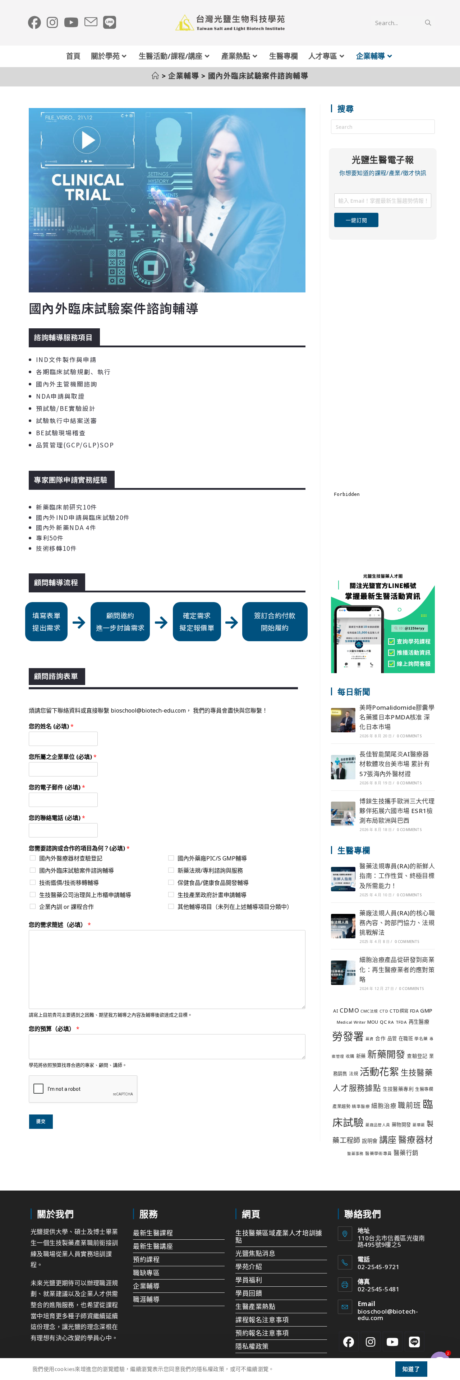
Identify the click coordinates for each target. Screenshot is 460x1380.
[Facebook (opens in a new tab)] (34, 22)
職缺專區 (146, 1272)
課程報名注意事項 (262, 1319)
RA (391, 1022)
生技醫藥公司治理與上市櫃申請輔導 (85, 895)
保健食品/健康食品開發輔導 (213, 883)
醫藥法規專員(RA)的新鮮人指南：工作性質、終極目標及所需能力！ (397, 876)
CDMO (349, 1010)
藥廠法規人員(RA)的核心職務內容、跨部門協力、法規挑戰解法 (397, 923)
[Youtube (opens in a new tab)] (71, 22)
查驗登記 (417, 1055)
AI (335, 1011)
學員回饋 (248, 1293)
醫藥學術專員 (378, 1153)
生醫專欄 (424, 1089)
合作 (380, 1038)
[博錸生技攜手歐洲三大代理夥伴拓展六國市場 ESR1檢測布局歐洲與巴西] (343, 814)
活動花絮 (379, 1071)
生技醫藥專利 (398, 1088)
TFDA (401, 1022)
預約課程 (146, 1259)
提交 (41, 1121)
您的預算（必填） (54, 1029)
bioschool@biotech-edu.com (388, 1314)
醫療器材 (415, 1139)
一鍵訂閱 (356, 220)
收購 (350, 1056)
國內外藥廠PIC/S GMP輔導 (212, 858)
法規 (353, 1074)
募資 (369, 1038)
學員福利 (248, 1280)
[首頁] (156, 76)
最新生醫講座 (153, 1246)
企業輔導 (146, 1286)
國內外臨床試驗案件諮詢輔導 (258, 76)
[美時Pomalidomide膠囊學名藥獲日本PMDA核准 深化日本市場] (343, 720)
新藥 (361, 1056)
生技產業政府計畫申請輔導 (212, 895)
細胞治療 (383, 1106)
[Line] (414, 1341)
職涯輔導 (146, 1299)
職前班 (409, 1105)
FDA (414, 1011)
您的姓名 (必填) (51, 726)
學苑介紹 (248, 1266)
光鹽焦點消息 (255, 1253)
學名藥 (421, 1038)
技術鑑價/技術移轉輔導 (69, 883)
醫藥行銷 (406, 1153)
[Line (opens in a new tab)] (109, 22)
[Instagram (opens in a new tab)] (52, 22)
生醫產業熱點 (255, 1306)
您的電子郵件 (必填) (57, 787)
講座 (388, 1139)
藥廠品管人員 (377, 1124)
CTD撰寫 (399, 1011)
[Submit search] (428, 23)
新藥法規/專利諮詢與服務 (210, 870)
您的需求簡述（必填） (60, 925)
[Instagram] (371, 1341)
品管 (392, 1038)
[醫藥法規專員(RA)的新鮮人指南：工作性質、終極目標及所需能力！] (343, 879)
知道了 (411, 1368)
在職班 (406, 1038)
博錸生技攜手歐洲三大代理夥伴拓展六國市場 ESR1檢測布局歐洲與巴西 (396, 811)
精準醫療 (361, 1106)
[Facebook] (349, 1341)
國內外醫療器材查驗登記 (70, 858)
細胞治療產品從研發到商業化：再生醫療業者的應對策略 (396, 969)
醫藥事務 (355, 1153)
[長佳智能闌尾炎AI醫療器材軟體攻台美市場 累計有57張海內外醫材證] (343, 767)
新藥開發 (386, 1054)
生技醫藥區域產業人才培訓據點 (278, 1236)
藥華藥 (419, 1124)
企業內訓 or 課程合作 (66, 907)
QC (383, 1022)
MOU (372, 1022)
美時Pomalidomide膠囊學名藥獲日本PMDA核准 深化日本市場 (396, 717)
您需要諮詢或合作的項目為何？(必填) (79, 848)
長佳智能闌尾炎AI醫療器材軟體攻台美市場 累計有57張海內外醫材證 (394, 764)
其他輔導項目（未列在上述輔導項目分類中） (235, 907)
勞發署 (348, 1036)
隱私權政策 (252, 1346)
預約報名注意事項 (262, 1333)
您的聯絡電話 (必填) (57, 818)
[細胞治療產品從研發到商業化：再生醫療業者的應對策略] (343, 973)
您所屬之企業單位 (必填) (63, 757)
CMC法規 (369, 1011)
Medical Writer (351, 1022)
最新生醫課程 (153, 1233)
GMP (426, 1010)
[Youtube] (392, 1341)
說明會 (369, 1140)
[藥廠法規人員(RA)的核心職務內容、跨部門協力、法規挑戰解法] (343, 926)
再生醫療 (419, 1021)
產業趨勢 (341, 1106)
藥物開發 (401, 1124)
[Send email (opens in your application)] (91, 22)
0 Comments (409, 735)
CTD (384, 1011)
